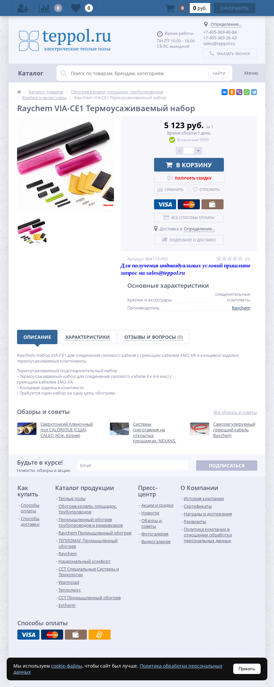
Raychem (241, 308)
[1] (219, 259)
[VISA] (165, 204)
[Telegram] (254, 92)
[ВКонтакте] (225, 92)
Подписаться (227, 465)
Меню (251, 73)
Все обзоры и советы (235, 412)
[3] (229, 259)
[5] (240, 259)
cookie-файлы (66, 666)
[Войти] (23, 8)
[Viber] (239, 92)
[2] (224, 259)
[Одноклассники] (232, 92)
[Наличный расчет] (212, 204)
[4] (235, 259)
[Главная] (19, 92)
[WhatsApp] (247, 92)
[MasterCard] (189, 204)
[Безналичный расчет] (100, 635)
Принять (247, 668)
